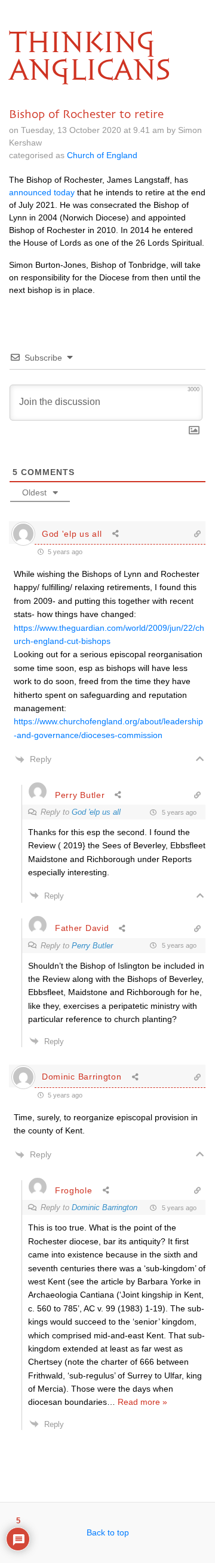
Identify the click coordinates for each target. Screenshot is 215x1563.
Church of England (102, 155)
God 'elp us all (96, 812)
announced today (42, 192)
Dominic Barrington (104, 1207)
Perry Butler (92, 945)
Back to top (108, 1532)
